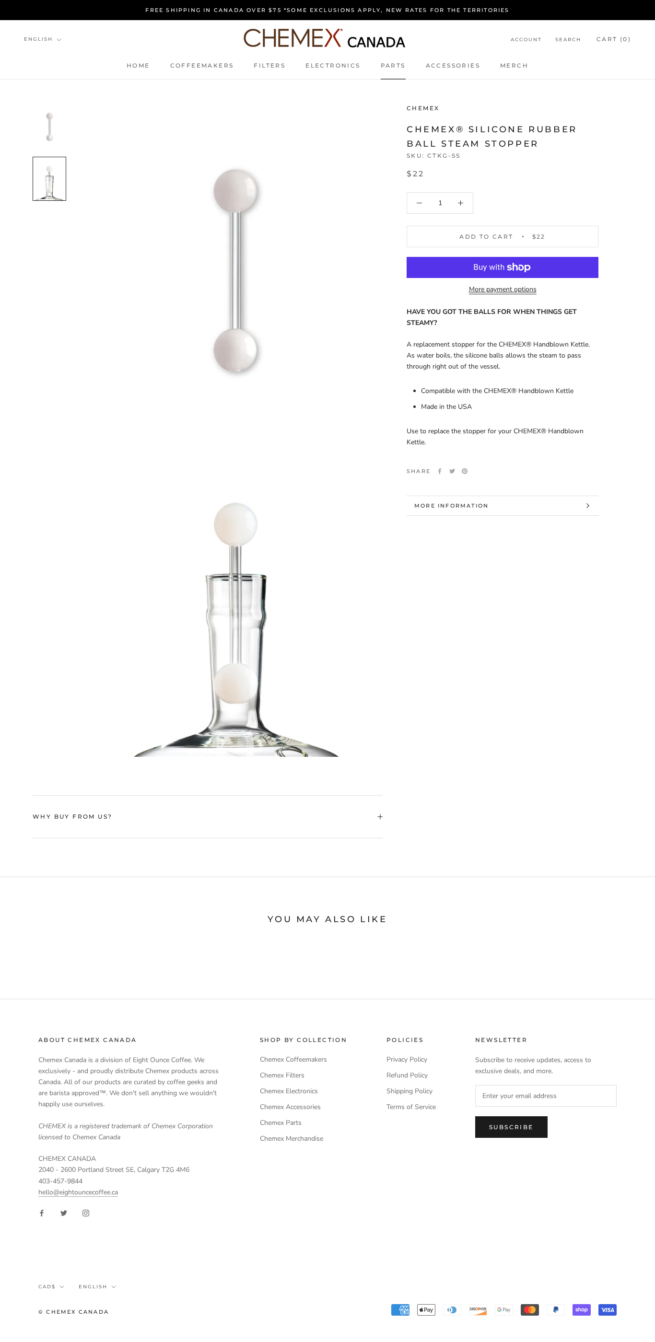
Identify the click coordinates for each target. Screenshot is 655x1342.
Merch (514, 65)
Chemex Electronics (289, 1091)
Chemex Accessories (290, 1106)
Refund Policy (407, 1075)
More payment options (503, 289)
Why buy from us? (72, 816)
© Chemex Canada (73, 1311)
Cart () (614, 39)
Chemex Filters (282, 1075)
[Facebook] (440, 471)
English (38, 39)
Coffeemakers (202, 65)
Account (526, 39)
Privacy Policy (406, 1059)
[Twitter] (452, 471)
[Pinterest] (465, 471)
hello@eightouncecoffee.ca (78, 1192)
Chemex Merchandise (291, 1138)
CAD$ (47, 1287)
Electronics (332, 65)
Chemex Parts (281, 1122)
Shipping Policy (409, 1091)
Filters (269, 65)
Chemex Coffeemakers (293, 1059)
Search (568, 39)
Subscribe (511, 1127)
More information (451, 505)
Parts (393, 65)
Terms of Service (411, 1106)
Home (138, 65)
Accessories (453, 65)
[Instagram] (85, 1212)
